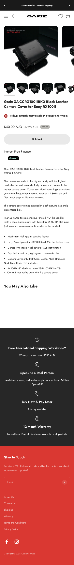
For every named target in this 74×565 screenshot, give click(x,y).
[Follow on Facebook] (6, 541)
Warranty (8, 516)
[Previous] (4, 5)
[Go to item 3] (34, 89)
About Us (8, 497)
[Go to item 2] (22, 89)
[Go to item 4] (47, 89)
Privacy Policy (11, 529)
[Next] (69, 5)
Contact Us (9, 503)
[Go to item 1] (9, 89)
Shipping (8, 510)
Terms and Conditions (15, 523)
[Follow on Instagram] (16, 541)
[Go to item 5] (60, 89)
